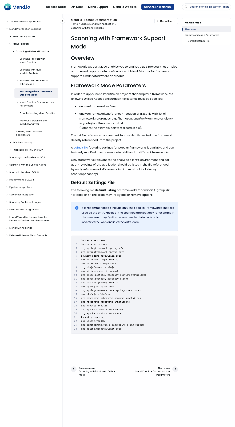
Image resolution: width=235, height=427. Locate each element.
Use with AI (166, 21)
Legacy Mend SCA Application (97, 24)
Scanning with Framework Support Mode (36, 93)
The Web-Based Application (25, 21)
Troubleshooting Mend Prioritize (37, 113)
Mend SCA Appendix (20, 227)
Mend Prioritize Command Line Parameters (37, 104)
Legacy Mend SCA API (21, 179)
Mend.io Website (125, 7)
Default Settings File (199, 41)
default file (81, 148)
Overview (190, 29)
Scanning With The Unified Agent (27, 164)
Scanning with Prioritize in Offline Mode (34, 82)
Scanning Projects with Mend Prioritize (32, 60)
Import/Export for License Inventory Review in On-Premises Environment (29, 218)
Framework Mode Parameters (202, 35)
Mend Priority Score (24, 36)
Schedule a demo (157, 7)
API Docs (77, 7)
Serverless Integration (21, 194)
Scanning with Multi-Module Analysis (31, 71)
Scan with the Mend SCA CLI (24, 172)
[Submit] (186, 7)
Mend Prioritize (21, 44)
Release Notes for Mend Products (28, 235)
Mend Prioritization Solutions (25, 29)
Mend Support (98, 7)
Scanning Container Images (25, 202)
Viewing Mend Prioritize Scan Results (29, 133)
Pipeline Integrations (21, 187)
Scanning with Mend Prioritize (32, 51)
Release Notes (56, 7)
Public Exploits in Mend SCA (28, 149)
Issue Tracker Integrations (24, 209)
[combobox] (206, 7)
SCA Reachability (22, 142)
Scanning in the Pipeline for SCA (27, 157)
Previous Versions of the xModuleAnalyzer (33, 122)
